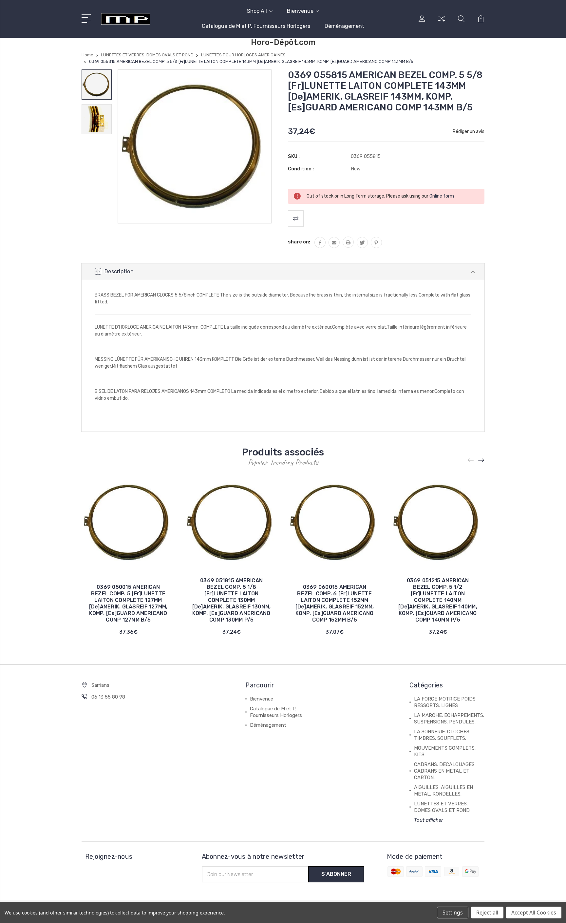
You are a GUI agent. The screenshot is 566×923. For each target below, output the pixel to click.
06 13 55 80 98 (108, 697)
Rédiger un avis (468, 131)
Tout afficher (428, 820)
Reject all (487, 912)
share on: (299, 242)
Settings (453, 912)
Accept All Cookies (533, 912)
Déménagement (344, 26)
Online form (441, 196)
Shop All (257, 11)
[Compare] (441, 22)
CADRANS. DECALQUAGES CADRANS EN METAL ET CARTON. (444, 770)
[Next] (481, 460)
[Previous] (471, 460)
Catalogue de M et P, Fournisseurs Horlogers (256, 26)
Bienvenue (300, 11)
